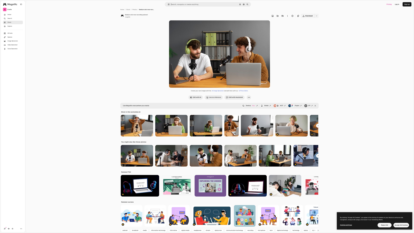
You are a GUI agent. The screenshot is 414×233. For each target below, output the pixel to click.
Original (183, 25)
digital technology (282, 230)
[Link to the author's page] (122, 16)
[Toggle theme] (12, 228)
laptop (306, 230)
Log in (397, 4)
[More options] (287, 16)
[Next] (318, 125)
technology (295, 230)
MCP (281, 105)
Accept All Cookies (401, 225)
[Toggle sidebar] (21, 4)
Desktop (250, 105)
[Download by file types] (316, 16)
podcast (125, 230)
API (309, 105)
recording (250, 230)
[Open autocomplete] (168, 4)
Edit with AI (197, 97)
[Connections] (4, 228)
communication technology (234, 230)
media (145, 230)
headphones (197, 230)
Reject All (384, 225)
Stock (128, 9)
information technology (158, 230)
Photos (134, 9)
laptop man (218, 230)
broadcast (135, 230)
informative (173, 230)
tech (271, 230)
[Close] (315, 106)
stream (208, 230)
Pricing (389, 4)
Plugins (297, 105)
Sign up (407, 4)
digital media (185, 230)
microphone (261, 230)
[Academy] (8, 228)
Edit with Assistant (236, 97)
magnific (127, 17)
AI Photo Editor (243, 91)
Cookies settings (346, 225)
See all (138, 112)
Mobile (266, 105)
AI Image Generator (218, 91)
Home (122, 9)
